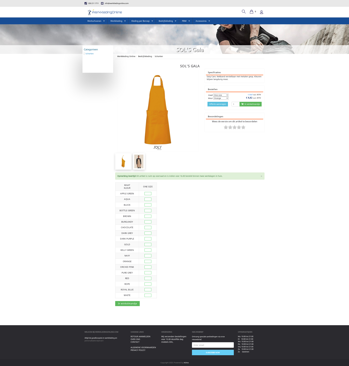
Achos (186, 362)
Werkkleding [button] (116, 21)
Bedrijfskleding (145, 56)
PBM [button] (184, 21)
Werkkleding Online (126, 56)
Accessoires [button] (201, 21)
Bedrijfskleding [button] (166, 21)
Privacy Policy (138, 350)
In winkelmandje (251, 104)
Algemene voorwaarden (143, 347)
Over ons (135, 339)
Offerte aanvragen (217, 104)
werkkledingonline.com (106, 332)
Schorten (159, 56)
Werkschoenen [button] (94, 21)
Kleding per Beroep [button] (140, 21)
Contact (135, 342)
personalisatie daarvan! (94, 340)
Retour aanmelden (140, 336)
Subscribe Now (213, 352)
